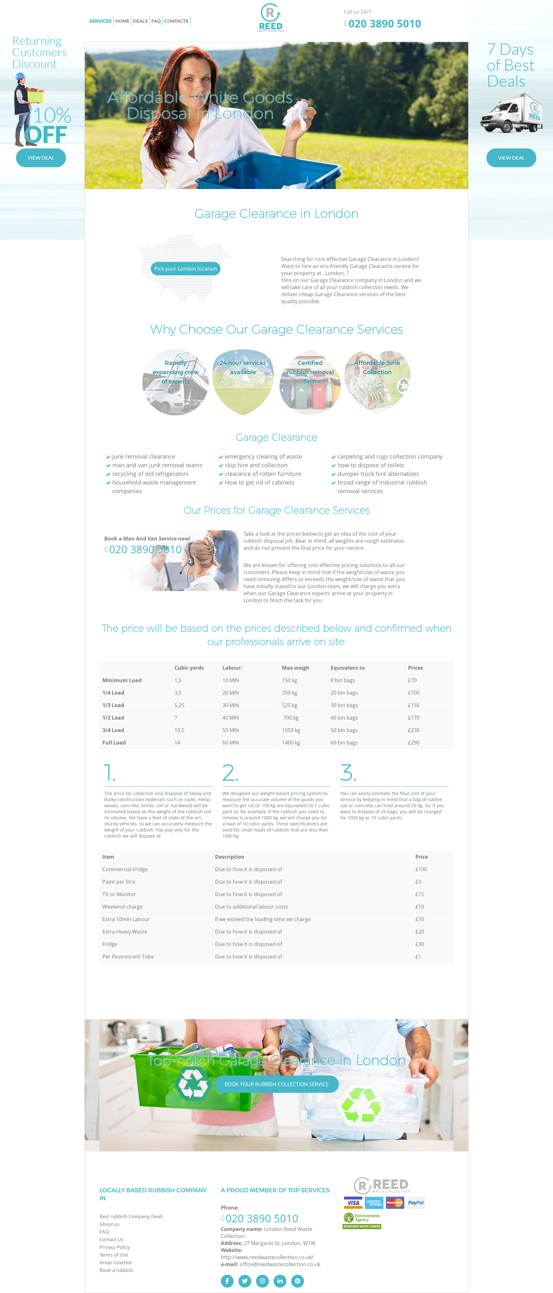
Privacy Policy (115, 1247)
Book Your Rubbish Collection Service (277, 1084)
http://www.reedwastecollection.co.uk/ (267, 1257)
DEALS (140, 21)
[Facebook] (227, 1281)
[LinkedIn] (280, 1281)
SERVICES (100, 21)
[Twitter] (244, 1281)
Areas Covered (116, 1262)
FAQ (104, 1231)
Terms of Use (114, 1254)
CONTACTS (176, 21)
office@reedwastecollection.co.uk (280, 1264)
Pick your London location (185, 268)
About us (109, 1224)
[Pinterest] (297, 1281)
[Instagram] (262, 1281)
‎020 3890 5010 (145, 549)
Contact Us (111, 1239)
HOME (122, 21)
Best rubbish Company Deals (131, 1216)
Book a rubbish (116, 1270)
